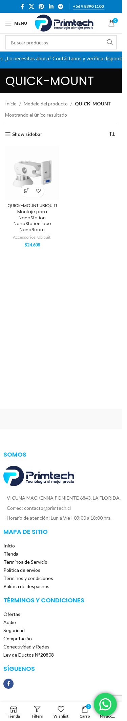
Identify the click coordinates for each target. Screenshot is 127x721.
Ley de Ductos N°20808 (28, 655)
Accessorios (24, 237)
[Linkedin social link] (51, 6)
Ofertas (11, 614)
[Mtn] (90, 419)
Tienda (10, 554)
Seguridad (14, 630)
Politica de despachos (26, 586)
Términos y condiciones (28, 578)
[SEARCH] (110, 42)
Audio (9, 622)
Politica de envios (21, 570)
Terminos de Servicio (25, 562)
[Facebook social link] (22, 6)
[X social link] (31, 6)
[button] (26, 191)
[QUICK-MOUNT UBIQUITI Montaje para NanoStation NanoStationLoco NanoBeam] (32, 173)
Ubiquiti (44, 237)
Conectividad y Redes (26, 646)
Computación (17, 638)
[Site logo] (64, 22)
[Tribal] (32, 419)
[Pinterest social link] (41, 6)
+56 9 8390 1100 (88, 6)
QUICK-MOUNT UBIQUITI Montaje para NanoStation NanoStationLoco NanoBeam (32, 218)
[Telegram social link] (60, 6)
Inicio (11, 103)
